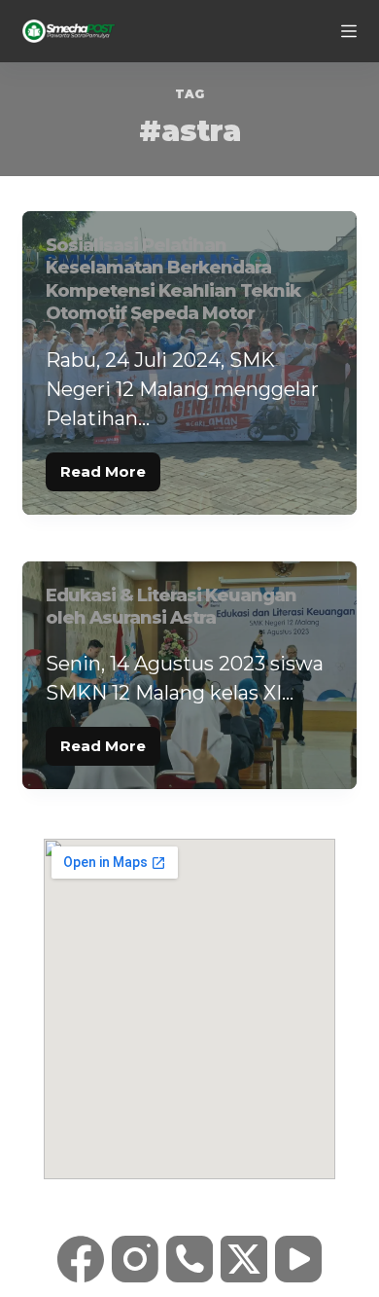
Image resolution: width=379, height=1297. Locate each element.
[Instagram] (135, 1259)
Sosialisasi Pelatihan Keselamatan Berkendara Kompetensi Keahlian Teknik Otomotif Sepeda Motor (173, 279)
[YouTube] (298, 1259)
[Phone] (189, 1259)
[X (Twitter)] (244, 1259)
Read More (110, 466)
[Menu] (349, 31)
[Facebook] (80, 1259)
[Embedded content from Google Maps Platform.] (189, 1009)
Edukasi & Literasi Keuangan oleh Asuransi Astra (171, 607)
